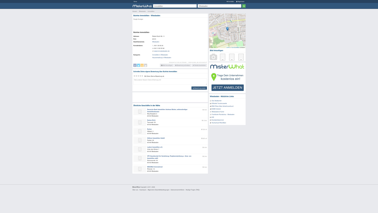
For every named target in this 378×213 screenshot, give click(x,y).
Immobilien (151, 11)
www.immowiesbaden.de (162, 51)
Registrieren (240, 1)
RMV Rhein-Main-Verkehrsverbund (222, 106)
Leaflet (228, 47)
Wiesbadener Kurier (218, 112)
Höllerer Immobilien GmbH (156, 138)
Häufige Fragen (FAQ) (193, 190)
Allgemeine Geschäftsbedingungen (158, 190)
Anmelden (231, 1)
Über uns (135, 190)
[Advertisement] (170, 25)
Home (135, 1)
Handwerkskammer (218, 120)
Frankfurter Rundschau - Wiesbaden (223, 114)
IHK (213, 117)
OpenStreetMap (235, 47)
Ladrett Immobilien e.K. (155, 147)
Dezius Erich (151, 120)
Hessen (134, 11)
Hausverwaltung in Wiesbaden (161, 57)
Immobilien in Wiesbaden (160, 55)
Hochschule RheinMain (219, 123)
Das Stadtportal (216, 101)
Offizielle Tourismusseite (219, 103)
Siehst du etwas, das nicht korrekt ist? (197, 62)
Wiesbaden (142, 11)
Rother (149, 129)
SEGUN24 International (155, 167)
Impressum (142, 190)
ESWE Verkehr (216, 109)
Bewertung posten (200, 88)
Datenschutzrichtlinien (177, 190)
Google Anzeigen (138, 19)
